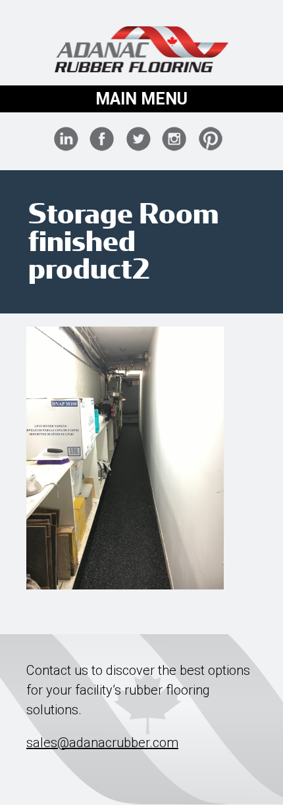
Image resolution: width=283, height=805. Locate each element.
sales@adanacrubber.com (102, 742)
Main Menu (141, 98)
